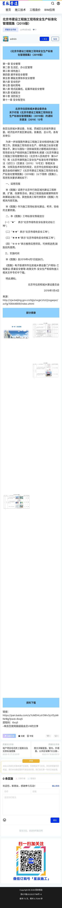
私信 (55, 39)
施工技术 (20, 9)
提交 (55, 827)
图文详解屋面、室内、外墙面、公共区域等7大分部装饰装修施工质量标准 (46, 757)
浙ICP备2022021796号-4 (31, 900)
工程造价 (35, 9)
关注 (45, 39)
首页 (8, 9)
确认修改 (55, 792)
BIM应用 (49, 9)
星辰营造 (38, 896)
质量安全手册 (10, 29)
